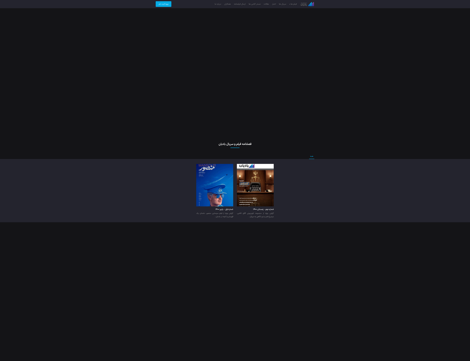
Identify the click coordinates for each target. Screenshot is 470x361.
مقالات (266, 4)
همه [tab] (311, 156)
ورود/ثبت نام (163, 4)
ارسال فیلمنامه (240, 4)
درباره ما (218, 4)
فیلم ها (294, 4)
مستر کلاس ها (255, 4)
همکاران (227, 4)
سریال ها (282, 4)
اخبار (274, 4)
